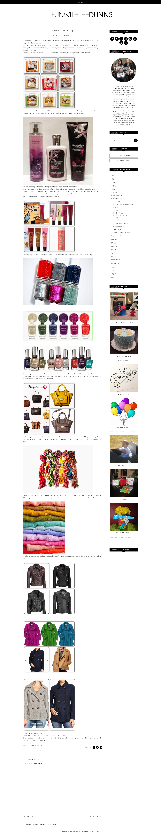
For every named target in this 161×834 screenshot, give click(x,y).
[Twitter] (117, 39)
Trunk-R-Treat (118, 213)
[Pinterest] (121, 39)
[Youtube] (135, 39)
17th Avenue (75, 831)
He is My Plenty (124, 394)
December (115, 195)
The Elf (124, 499)
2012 (111, 267)
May (113, 249)
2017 (111, 179)
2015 (111, 186)
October (114, 202)
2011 (111, 270)
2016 (111, 182)
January (114, 263)
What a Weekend (124, 356)
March (113, 256)
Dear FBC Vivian (124, 360)
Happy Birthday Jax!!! (124, 427)
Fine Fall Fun (124, 465)
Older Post (95, 817)
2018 (111, 176)
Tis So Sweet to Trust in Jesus (123, 432)
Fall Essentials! (118, 221)
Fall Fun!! (116, 210)
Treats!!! (116, 207)
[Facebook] (112, 39)
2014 (111, 189)
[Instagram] (126, 39)
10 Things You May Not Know (123, 537)
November (115, 198)
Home (80, 2)
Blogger (95, 831)
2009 (111, 277)
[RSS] (126, 43)
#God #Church (123, 160)
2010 (111, 274)
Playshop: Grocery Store (121, 232)
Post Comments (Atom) (45, 824)
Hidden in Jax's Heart (120, 224)
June (113, 246)
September (115, 236)
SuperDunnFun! (118, 226)
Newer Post (30, 817)
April (113, 253)
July (112, 243)
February (114, 260)
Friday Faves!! (117, 229)
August (114, 239)
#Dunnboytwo (124, 156)
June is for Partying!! (124, 322)
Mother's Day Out (124, 532)
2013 (111, 193)
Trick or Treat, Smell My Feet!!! (123, 204)
